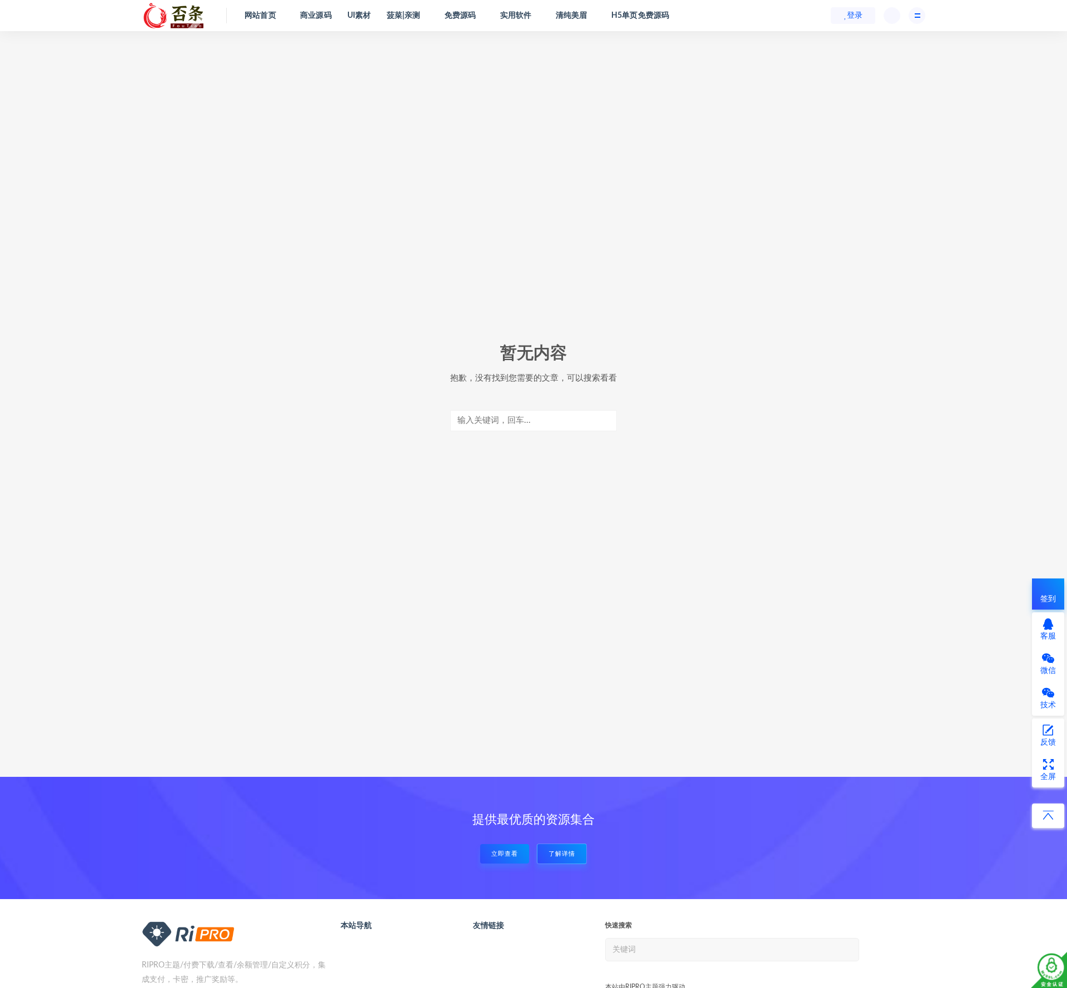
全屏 (1048, 777)
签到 (1048, 599)
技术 (1048, 705)
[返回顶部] (1048, 816)
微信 (1048, 671)
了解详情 (562, 854)
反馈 (1048, 742)
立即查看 (504, 854)
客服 (1048, 636)
